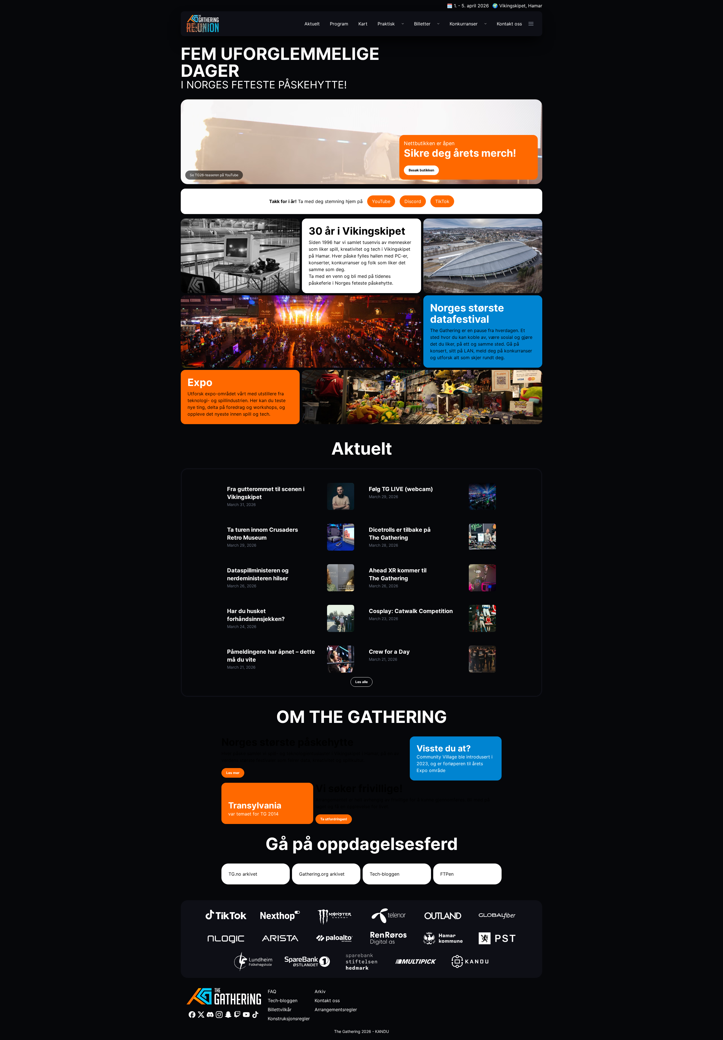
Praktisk (386, 24)
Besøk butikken (421, 170)
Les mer (232, 773)
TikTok (442, 201)
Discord (412, 201)
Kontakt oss (509, 24)
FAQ (272, 991)
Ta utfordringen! (333, 819)
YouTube (381, 201)
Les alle (361, 682)
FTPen (447, 874)
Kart (362, 24)
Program (339, 24)
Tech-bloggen (384, 874)
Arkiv (320, 991)
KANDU (382, 1031)
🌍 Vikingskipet (517, 5)
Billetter (422, 24)
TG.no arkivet (242, 874)
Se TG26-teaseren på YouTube (214, 175)
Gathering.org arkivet (322, 874)
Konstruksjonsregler (289, 1018)
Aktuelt (312, 24)
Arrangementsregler (336, 1009)
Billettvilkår (279, 1009)
